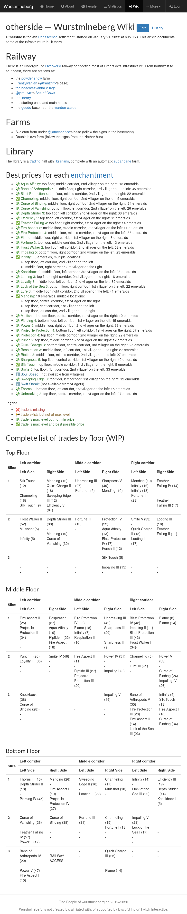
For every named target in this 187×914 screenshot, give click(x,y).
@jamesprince (59, 131)
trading (35, 161)
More (154, 6)
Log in (178, 6)
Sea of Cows (45, 92)
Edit (143, 28)
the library (23, 97)
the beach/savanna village (36, 87)
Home (49, 6)
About (69, 6)
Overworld (53, 65)
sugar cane (122, 161)
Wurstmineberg (18, 6)
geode (26, 107)
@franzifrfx (47, 83)
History (157, 28)
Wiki (136, 6)
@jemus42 (24, 92)
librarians (62, 161)
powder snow (31, 78)
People (91, 6)
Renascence (47, 36)
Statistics (115, 6)
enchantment (92, 174)
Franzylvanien (26, 83)
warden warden (66, 107)
